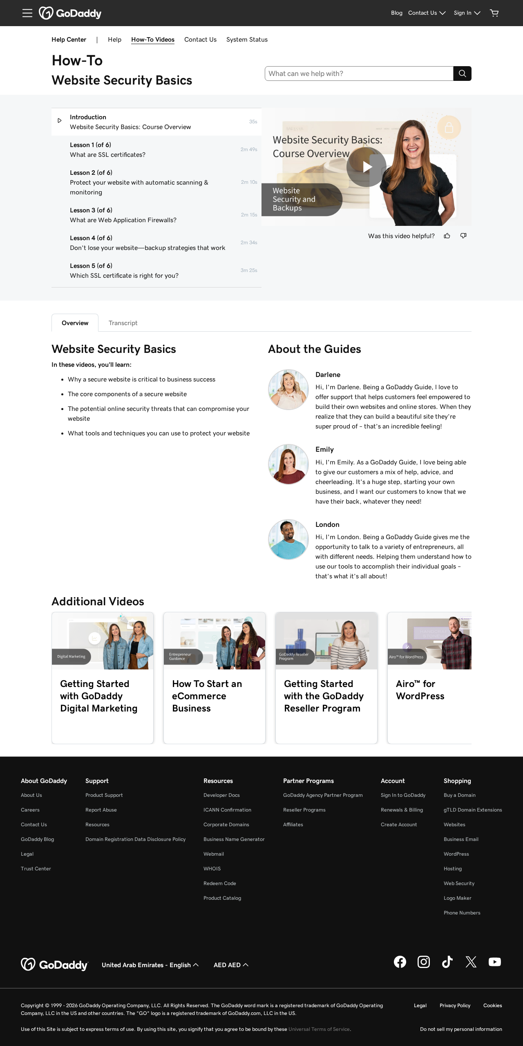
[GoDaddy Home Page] (55, 965)
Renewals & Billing (402, 809)
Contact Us (200, 39)
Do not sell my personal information (461, 1029)
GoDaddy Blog (37, 839)
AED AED (227, 964)
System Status (247, 39)
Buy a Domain (460, 795)
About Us (31, 795)
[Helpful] (447, 235)
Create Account (399, 824)
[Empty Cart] (494, 13)
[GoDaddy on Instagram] (423, 966)
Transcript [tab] (123, 322)
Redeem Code (219, 883)
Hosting (453, 868)
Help (114, 39)
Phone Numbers (462, 912)
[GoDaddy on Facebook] (400, 966)
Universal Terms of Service (319, 1029)
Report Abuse (101, 809)
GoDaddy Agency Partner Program (323, 795)
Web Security (459, 883)
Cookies (492, 1005)
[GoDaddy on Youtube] (494, 966)
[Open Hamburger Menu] (24, 13)
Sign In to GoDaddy (403, 795)
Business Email (461, 839)
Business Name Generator (234, 839)
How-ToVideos (152, 39)
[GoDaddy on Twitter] (471, 966)
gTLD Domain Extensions (473, 809)
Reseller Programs (304, 809)
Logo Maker (458, 898)
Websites (454, 824)
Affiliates (293, 824)
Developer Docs (221, 795)
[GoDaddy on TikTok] (447, 966)
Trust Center (36, 868)
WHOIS (212, 868)
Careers (30, 809)
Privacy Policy (455, 1005)
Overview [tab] (75, 322)
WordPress (456, 853)
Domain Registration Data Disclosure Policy (135, 839)
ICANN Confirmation (227, 809)
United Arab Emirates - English (146, 964)
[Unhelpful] (463, 235)
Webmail (213, 853)
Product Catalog (222, 898)
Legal (27, 853)
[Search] (463, 73)
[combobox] (359, 73)
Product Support (104, 795)
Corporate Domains (226, 824)
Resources (97, 824)
